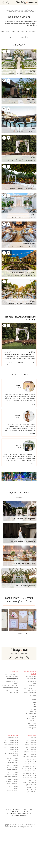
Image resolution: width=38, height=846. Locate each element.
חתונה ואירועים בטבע (29, 778)
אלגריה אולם (32, 716)
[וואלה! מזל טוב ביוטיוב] (27, 657)
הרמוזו (34, 700)
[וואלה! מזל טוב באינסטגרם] (21, 657)
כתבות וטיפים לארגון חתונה (10, 685)
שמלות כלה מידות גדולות (11, 777)
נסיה (34, 704)
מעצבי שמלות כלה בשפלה (10, 747)
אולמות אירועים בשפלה (29, 768)
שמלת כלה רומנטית (12, 767)
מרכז (13, 32)
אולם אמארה (32, 681)
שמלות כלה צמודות (12, 786)
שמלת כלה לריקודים (12, 774)
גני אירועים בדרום (31, 747)
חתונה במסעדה (31, 789)
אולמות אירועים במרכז (29, 761)
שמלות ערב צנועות (12, 791)
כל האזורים (32, 32)
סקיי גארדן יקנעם (31, 714)
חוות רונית (33, 711)
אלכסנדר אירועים (31, 718)
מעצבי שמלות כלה (13, 738)
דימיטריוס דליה (31, 679)
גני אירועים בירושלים (30, 752)
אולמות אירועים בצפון (30, 764)
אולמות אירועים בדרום (29, 771)
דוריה (34, 702)
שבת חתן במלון (31, 792)
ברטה (34, 707)
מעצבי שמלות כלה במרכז (11, 740)
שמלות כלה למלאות (12, 765)
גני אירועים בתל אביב (30, 754)
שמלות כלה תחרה (13, 779)
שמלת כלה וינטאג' (13, 760)
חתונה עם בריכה (31, 787)
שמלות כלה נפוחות (12, 784)
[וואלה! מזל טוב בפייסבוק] (10, 657)
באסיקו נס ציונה (31, 728)
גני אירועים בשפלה (30, 745)
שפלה (8, 32)
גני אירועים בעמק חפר (29, 757)
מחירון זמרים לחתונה (12, 690)
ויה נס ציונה (32, 725)
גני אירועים (33, 738)
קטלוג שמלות (10, 809)
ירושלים (2, 32)
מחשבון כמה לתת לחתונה (10, 688)
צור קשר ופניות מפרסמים (24, 813)
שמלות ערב (15, 789)
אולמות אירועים (31, 759)
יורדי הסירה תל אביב (30, 688)
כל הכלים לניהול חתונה (11, 674)
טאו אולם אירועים (31, 676)
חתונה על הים (32, 780)
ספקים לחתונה (28, 809)
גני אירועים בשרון (31, 742)
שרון (18, 32)
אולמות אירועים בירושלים (28, 773)
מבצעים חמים (14, 692)
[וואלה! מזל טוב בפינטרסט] (16, 657)
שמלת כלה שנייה (13, 772)
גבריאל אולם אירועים (30, 693)
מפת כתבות (24, 811)
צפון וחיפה (24, 32)
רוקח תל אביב (32, 723)
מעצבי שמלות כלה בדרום (11, 745)
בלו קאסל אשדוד (31, 690)
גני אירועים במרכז (31, 740)
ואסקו (34, 683)
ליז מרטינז (33, 709)
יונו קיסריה (33, 721)
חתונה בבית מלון (31, 785)
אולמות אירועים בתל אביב (28, 775)
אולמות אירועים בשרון (29, 766)
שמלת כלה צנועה (13, 763)
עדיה (34, 697)
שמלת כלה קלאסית (12, 758)
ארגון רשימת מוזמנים (12, 676)
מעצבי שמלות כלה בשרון (11, 742)
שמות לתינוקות (15, 811)
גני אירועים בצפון (31, 750)
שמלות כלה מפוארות (12, 781)
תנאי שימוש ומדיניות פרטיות (19, 815)
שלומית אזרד (32, 695)
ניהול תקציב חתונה (12, 679)
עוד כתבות (19, 498)
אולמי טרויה (32, 686)
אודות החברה (10, 813)
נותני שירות (18, 809)
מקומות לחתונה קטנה (29, 782)
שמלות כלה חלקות (12, 770)
